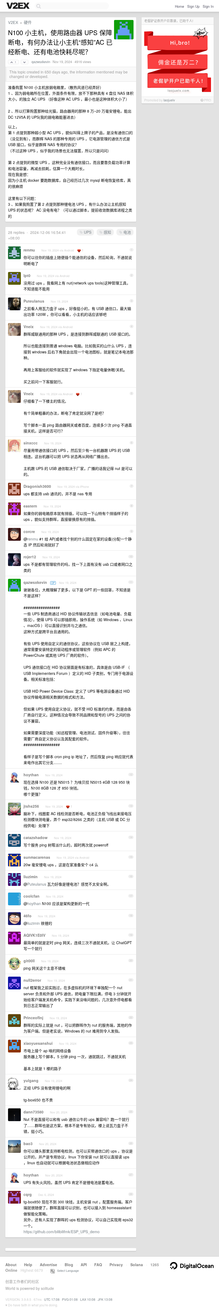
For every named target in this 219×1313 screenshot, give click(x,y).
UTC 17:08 (52, 1299)
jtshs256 (31, 806)
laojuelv (169, 100)
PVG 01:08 (70, 1299)
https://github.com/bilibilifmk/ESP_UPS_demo (62, 1231)
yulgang (31, 1080)
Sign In (208, 6)
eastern (30, 506)
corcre (29, 531)
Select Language (67, 1270)
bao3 (28, 1143)
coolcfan (32, 896)
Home (179, 6)
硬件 (28, 22)
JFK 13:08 (105, 1299)
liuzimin (31, 876)
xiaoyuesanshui (38, 1043)
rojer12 (30, 556)
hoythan (31, 774)
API (84, 1264)
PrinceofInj (33, 1017)
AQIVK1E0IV (34, 935)
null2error (32, 980)
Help (28, 1264)
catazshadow (36, 837)
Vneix (29, 326)
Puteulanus (34, 301)
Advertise (48, 1264)
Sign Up (193, 6)
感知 (107, 232)
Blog (69, 1264)
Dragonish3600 (37, 486)
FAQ (98, 1264)
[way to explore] (18, 6)
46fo (28, 915)
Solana (136, 1264)
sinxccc (31, 442)
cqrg (28, 1194)
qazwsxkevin (41, 61)
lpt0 (27, 275)
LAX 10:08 (87, 1299)
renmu (29, 250)
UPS (87, 232)
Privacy (116, 1264)
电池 (126, 232)
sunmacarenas (37, 857)
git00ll (29, 960)
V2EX (13, 22)
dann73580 (34, 1111)
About (11, 1264)
